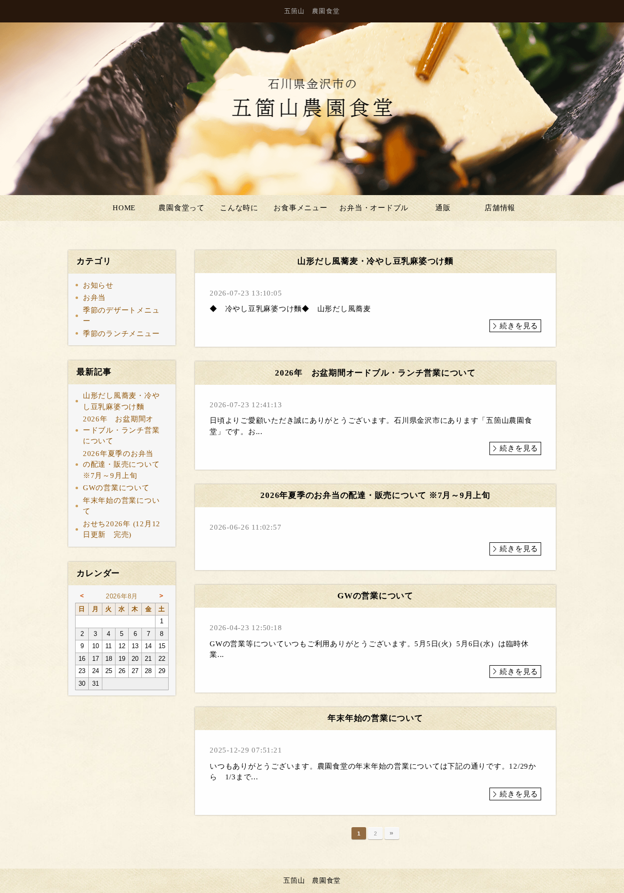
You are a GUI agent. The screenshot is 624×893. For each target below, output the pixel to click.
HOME (124, 208)
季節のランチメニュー (121, 333)
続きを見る (519, 326)
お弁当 (94, 297)
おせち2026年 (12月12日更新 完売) (121, 529)
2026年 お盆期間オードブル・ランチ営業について (121, 430)
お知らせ (98, 285)
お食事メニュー (300, 208)
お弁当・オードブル (374, 208)
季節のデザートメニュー (121, 315)
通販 (443, 208)
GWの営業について (116, 488)
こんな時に (239, 208)
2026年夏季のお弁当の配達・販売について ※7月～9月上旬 (121, 464)
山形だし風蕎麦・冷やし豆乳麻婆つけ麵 (121, 401)
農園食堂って (181, 208)
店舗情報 (500, 208)
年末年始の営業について (121, 506)
